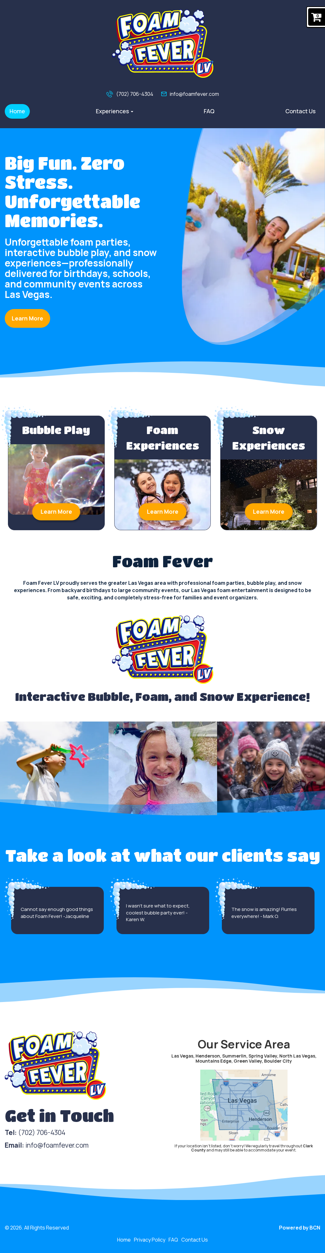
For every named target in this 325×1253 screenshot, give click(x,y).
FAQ (209, 111)
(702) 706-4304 (134, 93)
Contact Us (300, 111)
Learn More (27, 318)
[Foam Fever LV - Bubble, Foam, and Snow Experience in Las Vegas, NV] (162, 44)
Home (17, 111)
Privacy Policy (149, 1239)
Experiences (113, 111)
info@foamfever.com (194, 93)
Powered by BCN (299, 1227)
